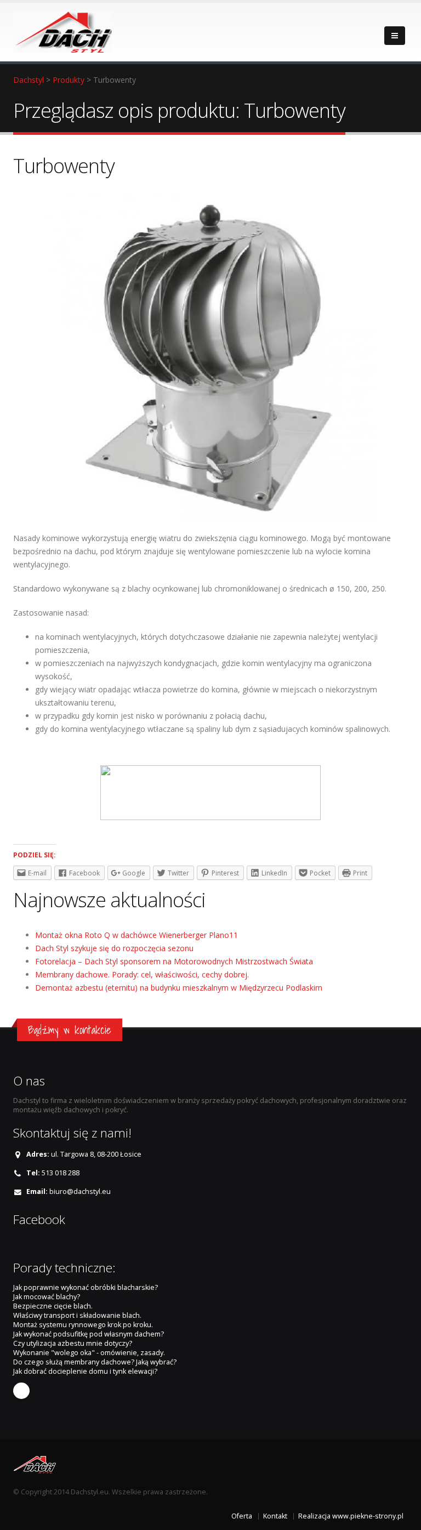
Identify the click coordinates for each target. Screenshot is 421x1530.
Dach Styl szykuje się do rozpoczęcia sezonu (114, 948)
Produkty (68, 80)
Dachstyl (28, 80)
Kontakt (275, 1516)
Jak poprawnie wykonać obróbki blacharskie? (85, 1287)
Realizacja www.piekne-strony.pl (350, 1516)
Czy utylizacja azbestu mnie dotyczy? (72, 1343)
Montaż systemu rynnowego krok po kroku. (83, 1324)
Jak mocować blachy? (46, 1296)
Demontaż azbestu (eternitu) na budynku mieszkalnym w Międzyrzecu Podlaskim (178, 987)
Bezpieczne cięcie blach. (53, 1306)
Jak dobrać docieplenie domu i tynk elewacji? (85, 1371)
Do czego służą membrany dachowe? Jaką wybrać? (95, 1362)
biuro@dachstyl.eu (80, 1191)
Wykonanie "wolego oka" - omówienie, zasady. (89, 1352)
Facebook (21, 1391)
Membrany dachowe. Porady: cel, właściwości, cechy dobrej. (142, 974)
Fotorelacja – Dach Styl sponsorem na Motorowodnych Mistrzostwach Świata (174, 961)
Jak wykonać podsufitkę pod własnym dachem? (88, 1334)
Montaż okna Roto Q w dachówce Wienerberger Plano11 (136, 935)
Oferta (241, 1516)
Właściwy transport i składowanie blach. (77, 1315)
